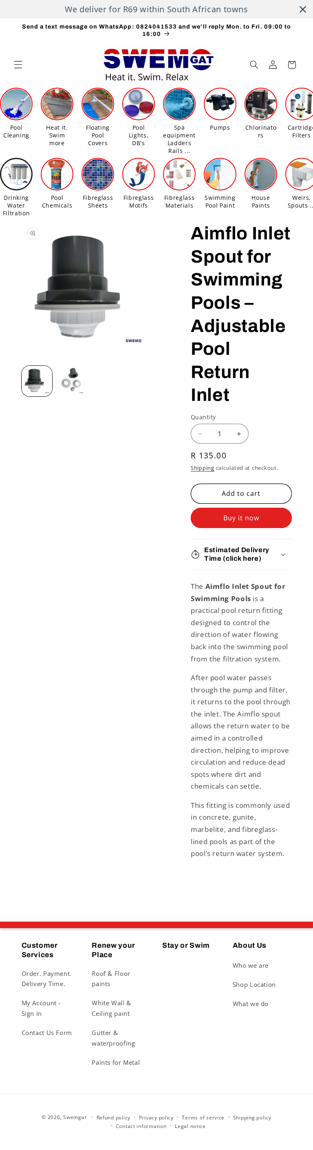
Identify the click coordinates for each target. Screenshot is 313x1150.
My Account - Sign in (41, 1008)
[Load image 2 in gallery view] (71, 381)
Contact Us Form (47, 1032)
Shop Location (254, 984)
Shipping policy (252, 1118)
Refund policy (114, 1118)
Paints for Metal (116, 1062)
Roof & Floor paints (111, 978)
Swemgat (74, 1117)
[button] (18, 64)
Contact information (141, 1126)
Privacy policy (156, 1118)
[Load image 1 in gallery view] (37, 381)
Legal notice (190, 1126)
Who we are (251, 965)
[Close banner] (303, 9)
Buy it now (241, 517)
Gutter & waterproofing (113, 1037)
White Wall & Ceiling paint (111, 1008)
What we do (251, 1004)
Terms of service (203, 1118)
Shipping (202, 467)
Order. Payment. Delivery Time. (47, 978)
